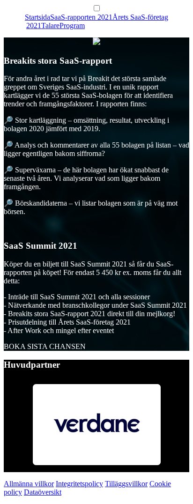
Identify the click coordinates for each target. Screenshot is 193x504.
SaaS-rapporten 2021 (81, 17)
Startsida (37, 17)
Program (72, 26)
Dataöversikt (42, 492)
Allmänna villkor (29, 484)
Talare (50, 26)
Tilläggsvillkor (126, 484)
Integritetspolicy (79, 484)
